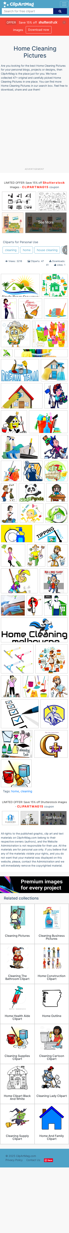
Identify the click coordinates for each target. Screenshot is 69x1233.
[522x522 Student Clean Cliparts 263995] (16, 775)
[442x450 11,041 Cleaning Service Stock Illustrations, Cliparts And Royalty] (56, 472)
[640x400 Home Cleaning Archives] (51, 535)
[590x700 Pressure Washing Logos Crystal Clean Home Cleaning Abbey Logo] (54, 715)
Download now (38, 29)
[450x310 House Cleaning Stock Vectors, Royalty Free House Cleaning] (21, 397)
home (27, 250)
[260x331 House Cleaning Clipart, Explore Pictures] (11, 688)
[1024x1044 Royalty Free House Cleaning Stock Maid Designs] (15, 336)
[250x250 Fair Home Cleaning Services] (56, 515)
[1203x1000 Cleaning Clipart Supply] (50, 336)
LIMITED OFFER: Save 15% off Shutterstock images (34, 802)
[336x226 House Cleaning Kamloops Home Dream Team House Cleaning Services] (20, 372)
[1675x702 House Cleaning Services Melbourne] (34, 632)
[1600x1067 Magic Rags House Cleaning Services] (48, 423)
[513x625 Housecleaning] (56, 397)
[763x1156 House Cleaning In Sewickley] (8, 310)
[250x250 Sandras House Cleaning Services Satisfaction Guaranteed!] (54, 448)
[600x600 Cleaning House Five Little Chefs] (57, 494)
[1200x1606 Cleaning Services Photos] (9, 515)
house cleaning (47, 250)
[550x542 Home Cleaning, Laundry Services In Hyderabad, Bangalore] (56, 310)
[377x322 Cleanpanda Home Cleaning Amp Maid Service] (31, 494)
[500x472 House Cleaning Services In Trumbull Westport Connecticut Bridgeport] (54, 371)
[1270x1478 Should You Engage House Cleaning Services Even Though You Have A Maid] (11, 473)
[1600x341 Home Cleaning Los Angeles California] (41, 355)
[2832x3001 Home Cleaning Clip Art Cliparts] (13, 557)
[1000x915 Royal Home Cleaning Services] (51, 745)
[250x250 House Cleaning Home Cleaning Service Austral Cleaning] (55, 287)
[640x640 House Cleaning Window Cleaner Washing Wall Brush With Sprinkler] (17, 660)
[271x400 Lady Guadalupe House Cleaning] (59, 687)
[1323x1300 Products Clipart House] (16, 745)
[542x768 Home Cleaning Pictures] (36, 557)
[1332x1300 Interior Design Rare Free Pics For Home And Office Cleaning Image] (36, 688)
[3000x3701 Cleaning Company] (33, 472)
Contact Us (33, 1160)
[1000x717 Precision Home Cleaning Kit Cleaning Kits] (20, 448)
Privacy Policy (14, 1160)
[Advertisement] (34, 131)
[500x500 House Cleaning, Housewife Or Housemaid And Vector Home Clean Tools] (52, 660)
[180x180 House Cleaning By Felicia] (13, 607)
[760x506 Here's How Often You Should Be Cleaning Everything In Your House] (16, 535)
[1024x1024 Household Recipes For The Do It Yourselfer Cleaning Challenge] (14, 423)
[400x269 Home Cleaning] (20, 287)
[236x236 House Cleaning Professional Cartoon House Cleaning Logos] (56, 607)
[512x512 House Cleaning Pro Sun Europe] (54, 582)
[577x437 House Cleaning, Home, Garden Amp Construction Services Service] (19, 583)
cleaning (11, 250)
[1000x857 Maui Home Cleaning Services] (19, 715)
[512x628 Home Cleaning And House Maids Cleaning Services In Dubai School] (57, 556)
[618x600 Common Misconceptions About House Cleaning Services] (31, 515)
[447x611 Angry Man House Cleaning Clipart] (9, 494)
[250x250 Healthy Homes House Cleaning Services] (6, 355)
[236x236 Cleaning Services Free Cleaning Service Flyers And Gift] (30, 310)
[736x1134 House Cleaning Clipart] (34, 607)
